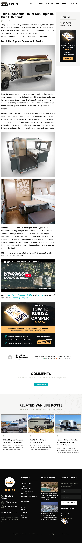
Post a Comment (41, 384)
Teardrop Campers (20, 298)
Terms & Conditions (64, 534)
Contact (40, 3)
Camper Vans (26, 489)
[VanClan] (9, 4)
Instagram (40, 295)
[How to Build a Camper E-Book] (28, 324)
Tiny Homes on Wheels (29, 496)
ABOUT (32, 3)
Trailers (24, 494)
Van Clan (11, 295)
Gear (23, 486)
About (23, 507)
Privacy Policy (50, 534)
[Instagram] (68, 25)
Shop (57, 3)
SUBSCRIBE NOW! (69, 502)
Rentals (64, 3)
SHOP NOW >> (70, 518)
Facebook (22, 295)
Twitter (30, 295)
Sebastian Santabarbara (21, 356)
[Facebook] (12, 512)
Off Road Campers (27, 491)
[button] (28, 68)
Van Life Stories (26, 483)
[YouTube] (70, 25)
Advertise (49, 3)
